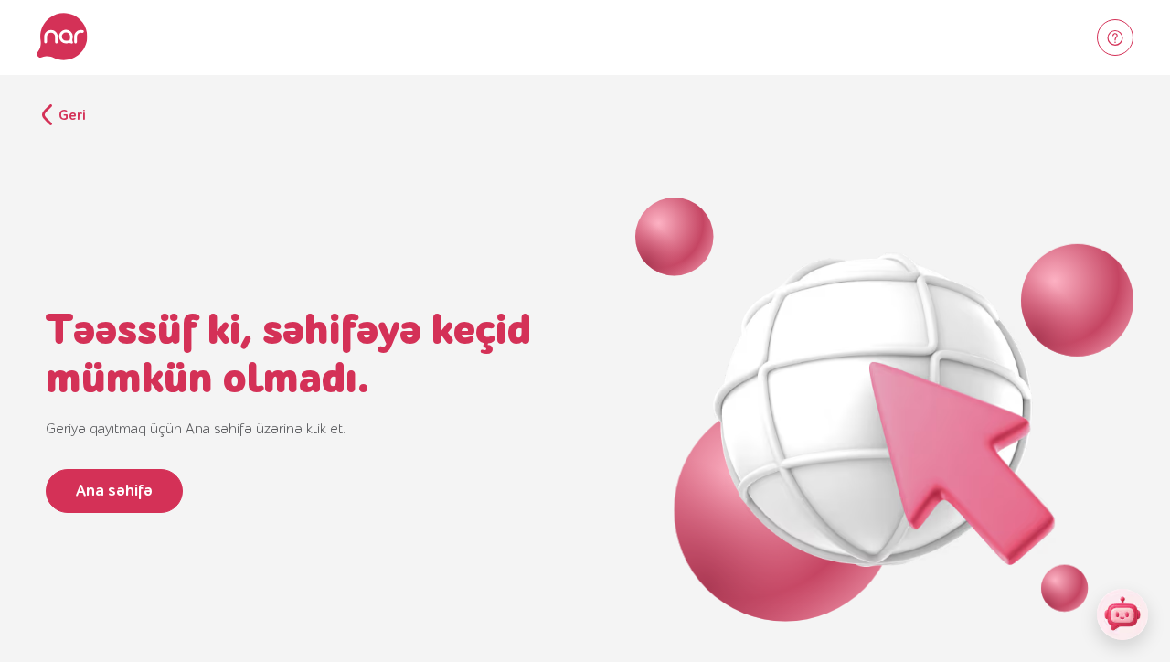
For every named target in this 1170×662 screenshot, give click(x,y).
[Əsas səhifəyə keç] (62, 37)
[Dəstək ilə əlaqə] (1115, 37)
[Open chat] (1122, 614)
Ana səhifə (114, 490)
